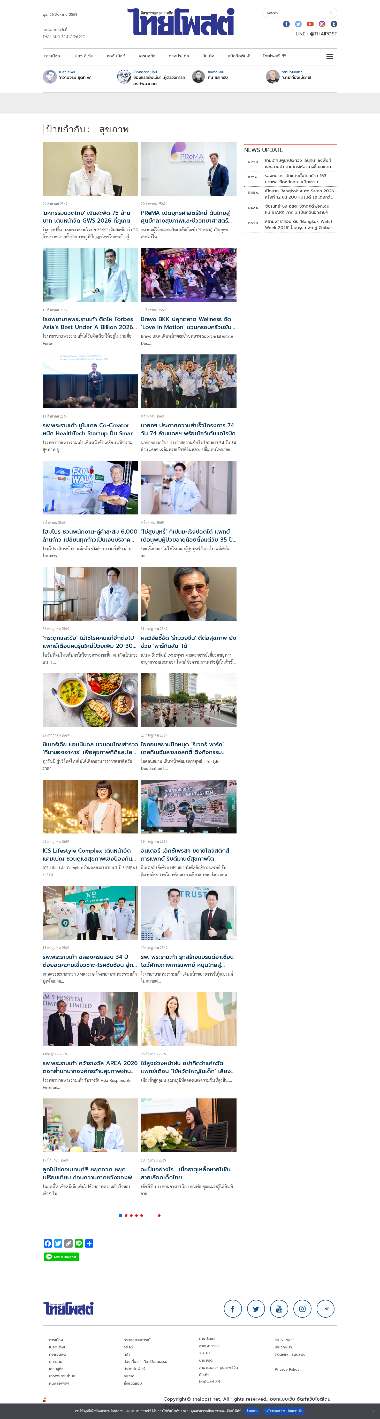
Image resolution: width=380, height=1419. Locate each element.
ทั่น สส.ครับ (218, 77)
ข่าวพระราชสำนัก (62, 1376)
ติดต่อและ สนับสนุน (290, 1354)
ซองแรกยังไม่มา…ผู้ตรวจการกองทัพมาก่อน (159, 80)
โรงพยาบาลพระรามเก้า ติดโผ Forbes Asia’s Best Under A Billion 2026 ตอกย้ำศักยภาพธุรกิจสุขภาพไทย (88, 327)
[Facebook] (286, 24)
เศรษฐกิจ (147, 56)
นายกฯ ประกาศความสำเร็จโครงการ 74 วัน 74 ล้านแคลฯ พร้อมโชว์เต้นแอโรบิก (188, 429)
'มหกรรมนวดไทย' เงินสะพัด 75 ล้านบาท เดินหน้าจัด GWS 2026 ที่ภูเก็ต (86, 217)
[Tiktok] (334, 24)
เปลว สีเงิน (83, 56)
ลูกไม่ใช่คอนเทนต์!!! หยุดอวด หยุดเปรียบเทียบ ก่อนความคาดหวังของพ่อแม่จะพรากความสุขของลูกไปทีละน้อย (89, 1177)
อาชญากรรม (209, 1346)
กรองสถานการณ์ (137, 1340)
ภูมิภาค (129, 1376)
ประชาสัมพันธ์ (134, 1369)
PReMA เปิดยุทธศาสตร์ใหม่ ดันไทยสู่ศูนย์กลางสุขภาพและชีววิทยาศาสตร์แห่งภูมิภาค (185, 221)
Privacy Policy (287, 1369)
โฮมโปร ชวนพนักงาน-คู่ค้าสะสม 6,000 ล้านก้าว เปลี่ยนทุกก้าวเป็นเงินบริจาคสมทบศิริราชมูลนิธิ (90, 539)
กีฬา (127, 1354)
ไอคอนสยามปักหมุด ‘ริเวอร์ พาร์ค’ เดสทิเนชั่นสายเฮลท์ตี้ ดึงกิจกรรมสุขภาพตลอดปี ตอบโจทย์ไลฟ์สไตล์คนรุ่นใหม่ (187, 756)
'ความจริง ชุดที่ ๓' (75, 77)
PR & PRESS (285, 1340)
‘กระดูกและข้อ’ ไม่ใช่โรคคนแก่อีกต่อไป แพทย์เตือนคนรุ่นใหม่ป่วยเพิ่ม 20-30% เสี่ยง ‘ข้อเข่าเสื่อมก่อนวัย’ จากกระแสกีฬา (90, 650)
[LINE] (325, 1308)
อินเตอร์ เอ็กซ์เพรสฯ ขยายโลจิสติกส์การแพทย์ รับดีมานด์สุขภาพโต (185, 854)
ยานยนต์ (205, 1360)
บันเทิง (208, 56)
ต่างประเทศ (179, 56)
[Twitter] (298, 24)
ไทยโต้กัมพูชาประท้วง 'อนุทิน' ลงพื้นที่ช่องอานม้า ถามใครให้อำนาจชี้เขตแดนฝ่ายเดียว (298, 163)
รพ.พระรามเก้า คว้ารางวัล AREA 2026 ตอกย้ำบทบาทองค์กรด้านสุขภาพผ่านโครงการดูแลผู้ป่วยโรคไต (90, 1071)
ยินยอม (252, 1411)
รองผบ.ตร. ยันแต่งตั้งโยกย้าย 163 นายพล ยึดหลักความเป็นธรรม (295, 179)
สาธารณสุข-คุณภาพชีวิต (218, 1367)
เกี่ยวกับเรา (283, 1347)
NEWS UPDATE (263, 150)
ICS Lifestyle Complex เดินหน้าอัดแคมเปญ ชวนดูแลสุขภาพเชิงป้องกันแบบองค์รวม (87, 858)
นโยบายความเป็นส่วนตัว (284, 1411)
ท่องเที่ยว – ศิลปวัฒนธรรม (146, 1361)
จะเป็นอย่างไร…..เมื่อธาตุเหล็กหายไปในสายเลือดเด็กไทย (186, 1173)
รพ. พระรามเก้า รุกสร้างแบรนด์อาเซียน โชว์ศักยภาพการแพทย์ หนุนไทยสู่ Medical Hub (187, 965)
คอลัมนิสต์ (116, 56)
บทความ (55, 1361)
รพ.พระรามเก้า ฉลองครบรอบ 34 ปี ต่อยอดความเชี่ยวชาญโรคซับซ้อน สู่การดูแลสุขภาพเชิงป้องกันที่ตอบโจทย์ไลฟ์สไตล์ (90, 969)
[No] (373, 1411)
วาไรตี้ (128, 1347)
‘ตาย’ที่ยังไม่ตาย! (296, 77)
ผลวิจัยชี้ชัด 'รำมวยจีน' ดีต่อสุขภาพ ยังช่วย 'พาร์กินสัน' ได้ (188, 642)
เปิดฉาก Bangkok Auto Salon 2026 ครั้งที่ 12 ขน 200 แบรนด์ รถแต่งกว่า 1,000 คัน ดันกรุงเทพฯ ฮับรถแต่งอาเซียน (299, 194)
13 (159, 1215)
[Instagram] (322, 24)
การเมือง (52, 56)
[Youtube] (310, 24)
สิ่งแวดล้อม (133, 1383)
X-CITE (205, 1353)
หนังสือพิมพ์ (239, 56)
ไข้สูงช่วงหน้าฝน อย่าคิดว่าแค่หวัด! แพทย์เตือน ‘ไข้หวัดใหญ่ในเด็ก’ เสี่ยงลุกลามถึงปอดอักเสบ (186, 1071)
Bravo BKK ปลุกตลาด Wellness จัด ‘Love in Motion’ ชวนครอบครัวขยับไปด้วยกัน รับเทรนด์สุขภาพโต (186, 327)
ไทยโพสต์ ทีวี (274, 56)
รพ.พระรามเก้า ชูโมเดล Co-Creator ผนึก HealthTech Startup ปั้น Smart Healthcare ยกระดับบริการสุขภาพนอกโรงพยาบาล (90, 437)
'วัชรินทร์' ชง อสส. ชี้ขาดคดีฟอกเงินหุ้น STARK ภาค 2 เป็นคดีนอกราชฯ (297, 209)
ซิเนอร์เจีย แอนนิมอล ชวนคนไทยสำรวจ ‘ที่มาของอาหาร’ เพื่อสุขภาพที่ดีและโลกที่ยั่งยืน (90, 752)
